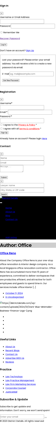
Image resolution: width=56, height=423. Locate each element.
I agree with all (22, 128)
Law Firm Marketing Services (20, 384)
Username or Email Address (14, 17)
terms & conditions (29, 128)
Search (4, 194)
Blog (7, 215)
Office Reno (8, 253)
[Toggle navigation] (1, 202)
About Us (10, 211)
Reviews (9, 362)
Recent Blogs (12, 350)
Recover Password (10, 38)
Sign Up (30, 50)
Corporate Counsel (15, 388)
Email (3, 112)
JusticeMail (11, 391)
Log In (3, 45)
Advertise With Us (14, 358)
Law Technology (14, 376)
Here (44, 138)
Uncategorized (14, 297)
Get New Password (10, 80)
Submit (4, 177)
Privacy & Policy (26, 124)
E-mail (5, 73)
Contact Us (11, 219)
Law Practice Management (19, 380)
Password (5, 26)
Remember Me (11, 32)
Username (6, 103)
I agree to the (20, 124)
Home (8, 208)
